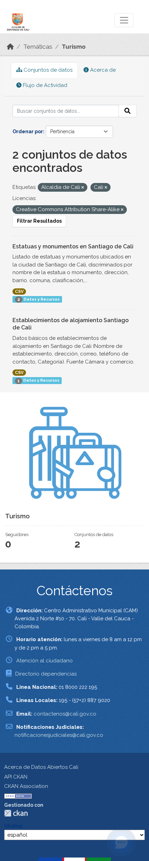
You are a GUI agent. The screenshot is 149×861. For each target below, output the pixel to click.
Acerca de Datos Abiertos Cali (41, 767)
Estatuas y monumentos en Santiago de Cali (72, 246)
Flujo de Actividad (44, 85)
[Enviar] (128, 111)
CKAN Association (26, 786)
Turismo (74, 46)
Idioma (12, 826)
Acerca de (102, 70)
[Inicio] (10, 46)
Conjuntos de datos (47, 70)
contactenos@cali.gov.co (65, 714)
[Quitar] (82, 187)
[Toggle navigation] (124, 20)
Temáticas (37, 46)
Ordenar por (27, 131)
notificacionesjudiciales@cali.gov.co (59, 735)
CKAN (16, 813)
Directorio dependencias (46, 674)
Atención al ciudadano (44, 660)
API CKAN (15, 777)
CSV (19, 291)
